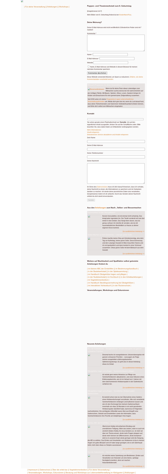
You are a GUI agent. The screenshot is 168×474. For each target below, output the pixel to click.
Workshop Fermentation (115, 325)
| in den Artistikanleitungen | (131, 277)
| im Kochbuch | (113, 277)
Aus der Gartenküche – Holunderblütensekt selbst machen (110, 452)
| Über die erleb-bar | (60, 470)
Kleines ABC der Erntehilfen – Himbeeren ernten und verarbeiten (112, 423)
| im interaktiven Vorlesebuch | (99, 285)
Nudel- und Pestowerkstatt (99, 302)
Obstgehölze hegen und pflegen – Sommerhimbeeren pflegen (111, 371)
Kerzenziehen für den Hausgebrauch (101, 213)
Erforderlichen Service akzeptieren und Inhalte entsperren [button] (107, 135)
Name (90, 54)
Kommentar (91, 33)
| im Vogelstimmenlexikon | (98, 280)
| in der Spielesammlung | (117, 271)
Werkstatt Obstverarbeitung (103, 318)
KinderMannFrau (125, 15)
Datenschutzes (102, 187)
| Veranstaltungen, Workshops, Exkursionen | (46, 473)
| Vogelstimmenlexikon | (78, 470)
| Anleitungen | (52, 7)
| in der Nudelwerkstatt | (97, 277)
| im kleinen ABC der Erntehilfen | (100, 269)
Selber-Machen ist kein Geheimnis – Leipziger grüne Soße (110, 235)
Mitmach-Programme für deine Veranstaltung (105, 85)
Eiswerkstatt (99, 307)
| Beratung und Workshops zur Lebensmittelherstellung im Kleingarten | (94, 473)
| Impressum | (33, 470)
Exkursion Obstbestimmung (99, 296)
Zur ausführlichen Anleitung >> (133, 231)
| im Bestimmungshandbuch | (126, 269)
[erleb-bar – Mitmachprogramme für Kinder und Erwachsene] (22, 1)
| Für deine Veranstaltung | (35, 7)
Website (90, 63)
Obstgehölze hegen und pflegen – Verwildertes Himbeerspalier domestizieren (111, 392)
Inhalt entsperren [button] (93, 132)
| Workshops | (63, 7)
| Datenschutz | (45, 470)
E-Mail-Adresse (93, 59)
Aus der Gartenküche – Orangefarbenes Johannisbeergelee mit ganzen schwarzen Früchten (114, 350)
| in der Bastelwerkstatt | (97, 271)
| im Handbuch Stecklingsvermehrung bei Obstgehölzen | (110, 283)
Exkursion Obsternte (104, 312)
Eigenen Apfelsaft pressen (115, 334)
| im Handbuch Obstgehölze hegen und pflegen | (107, 274)
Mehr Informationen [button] (94, 130)
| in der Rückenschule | (121, 285)
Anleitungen (100, 208)
